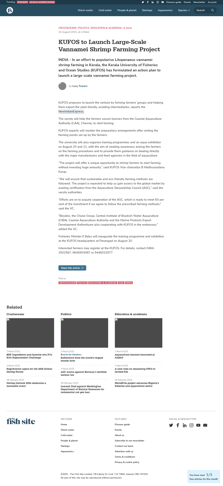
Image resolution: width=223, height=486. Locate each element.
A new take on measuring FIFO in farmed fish (135, 370)
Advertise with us (124, 451)
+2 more (127, 28)
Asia (121, 282)
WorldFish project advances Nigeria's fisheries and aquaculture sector (137, 385)
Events (187, 2)
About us (119, 435)
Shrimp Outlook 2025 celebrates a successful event (26, 385)
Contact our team (124, 446)
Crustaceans (67, 28)
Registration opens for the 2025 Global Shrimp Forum (29, 370)
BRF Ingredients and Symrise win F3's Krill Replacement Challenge (29, 356)
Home (64, 424)
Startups (147, 10)
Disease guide (173, 2)
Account (212, 2)
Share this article (70, 268)
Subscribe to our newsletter (129, 440)
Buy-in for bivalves (71, 354)
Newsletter (199, 2)
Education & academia (106, 28)
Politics (83, 28)
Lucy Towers (80, 86)
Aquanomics (165, 10)
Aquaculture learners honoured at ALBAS (135, 356)
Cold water (105, 10)
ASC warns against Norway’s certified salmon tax (83, 374)
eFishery (22, 2)
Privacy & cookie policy (127, 462)
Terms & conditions (125, 456)
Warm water (85, 10)
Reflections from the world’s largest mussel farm (82, 359)
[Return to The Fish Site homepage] (21, 423)
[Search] (205, 10)
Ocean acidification (42, 2)
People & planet (126, 10)
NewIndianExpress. (71, 111)
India (129, 282)
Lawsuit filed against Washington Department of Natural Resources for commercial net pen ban (82, 389)
